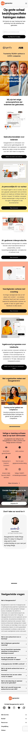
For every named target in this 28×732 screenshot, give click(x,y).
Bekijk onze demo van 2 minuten (14, 156)
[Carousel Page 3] (13, 426)
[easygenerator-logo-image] (6, 3)
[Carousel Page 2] (12, 426)
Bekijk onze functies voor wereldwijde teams (14, 367)
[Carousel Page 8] (19, 426)
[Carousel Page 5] (15, 426)
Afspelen (13, 503)
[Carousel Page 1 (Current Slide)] (10, 426)
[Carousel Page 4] (14, 426)
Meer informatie (14, 208)
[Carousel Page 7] (18, 426)
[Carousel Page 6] (17, 426)
